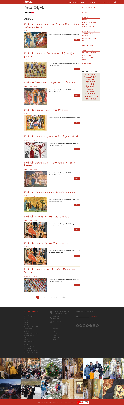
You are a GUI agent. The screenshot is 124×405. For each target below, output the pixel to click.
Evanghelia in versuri (89, 38)
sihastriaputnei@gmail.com (59, 321)
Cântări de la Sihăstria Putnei (89, 23)
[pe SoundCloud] (87, 325)
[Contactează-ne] (94, 325)
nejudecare (90, 81)
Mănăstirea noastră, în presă (89, 58)
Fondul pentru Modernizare (75, 2)
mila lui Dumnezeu (90, 74)
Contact (110, 2)
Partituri (85, 43)
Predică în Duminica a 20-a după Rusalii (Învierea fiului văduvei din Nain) (52, 26)
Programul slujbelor (89, 10)
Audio (54, 332)
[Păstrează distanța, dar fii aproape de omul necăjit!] (51, 389)
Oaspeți (84, 40)
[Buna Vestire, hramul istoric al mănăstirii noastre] (113, 368)
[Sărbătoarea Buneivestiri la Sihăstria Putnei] (31, 389)
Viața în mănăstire (88, 26)
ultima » (64, 297)
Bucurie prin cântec (88, 7)
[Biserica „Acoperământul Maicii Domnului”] (72, 389)
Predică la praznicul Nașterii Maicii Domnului (47, 216)
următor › (57, 297)
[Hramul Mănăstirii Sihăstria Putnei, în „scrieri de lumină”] (10, 368)
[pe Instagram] (84, 325)
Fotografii (91, 2)
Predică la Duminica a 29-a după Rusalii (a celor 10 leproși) (49, 164)
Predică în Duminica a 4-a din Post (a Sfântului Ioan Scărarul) (50, 271)
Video (54, 330)
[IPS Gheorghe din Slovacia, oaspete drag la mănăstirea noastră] (93, 389)
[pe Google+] (90, 325)
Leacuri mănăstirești (89, 53)
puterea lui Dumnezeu (90, 76)
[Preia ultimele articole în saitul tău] (97, 325)
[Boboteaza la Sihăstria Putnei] (93, 368)
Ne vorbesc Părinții (88, 45)
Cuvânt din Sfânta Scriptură (88, 34)
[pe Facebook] (77, 325)
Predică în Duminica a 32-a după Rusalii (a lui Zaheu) (51, 136)
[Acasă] (28, 2)
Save (33, 12)
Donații (54, 335)
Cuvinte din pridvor (88, 48)
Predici (26, 30)
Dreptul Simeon (90, 79)
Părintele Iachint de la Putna (91, 88)
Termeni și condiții (72, 402)
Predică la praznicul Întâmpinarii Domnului (46, 110)
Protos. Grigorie (33, 30)
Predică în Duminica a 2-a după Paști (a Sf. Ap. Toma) (50, 82)
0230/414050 (56, 316)
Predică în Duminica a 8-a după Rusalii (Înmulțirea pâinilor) (49, 55)
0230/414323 (56, 318)
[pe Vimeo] (81, 325)
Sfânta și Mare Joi (90, 89)
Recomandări (86, 55)
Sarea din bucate (87, 50)
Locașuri (85, 15)
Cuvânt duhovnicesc (89, 31)
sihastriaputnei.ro (31, 312)
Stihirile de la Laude (91, 77)
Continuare (77, 39)
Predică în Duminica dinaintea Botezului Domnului (50, 192)
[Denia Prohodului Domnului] (10, 389)
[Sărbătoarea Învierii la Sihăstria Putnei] (72, 368)
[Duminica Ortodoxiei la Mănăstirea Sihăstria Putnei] (31, 368)
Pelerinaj (85, 17)
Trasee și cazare (56, 337)
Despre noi (101, 2)
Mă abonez (94, 316)
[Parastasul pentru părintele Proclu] (51, 368)
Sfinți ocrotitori (88, 29)
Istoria (84, 12)
